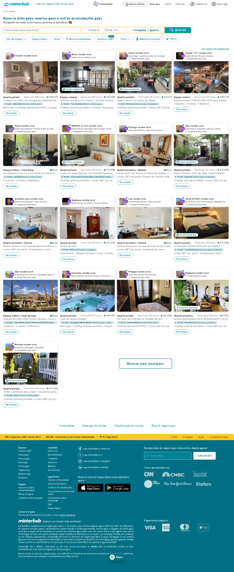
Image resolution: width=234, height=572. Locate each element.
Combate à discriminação (30, 498)
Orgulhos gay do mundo (128, 425)
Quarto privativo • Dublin (183, 243)
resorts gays (102, 528)
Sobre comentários (57, 483)
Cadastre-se (201, 4)
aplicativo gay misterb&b (104, 542)
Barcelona (82, 534)
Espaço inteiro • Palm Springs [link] (19, 315)
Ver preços (11, 113)
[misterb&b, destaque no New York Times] (177, 484)
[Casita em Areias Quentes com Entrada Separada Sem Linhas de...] (109, 163)
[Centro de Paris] (109, 236)
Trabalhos (52, 458)
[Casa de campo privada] (109, 309)
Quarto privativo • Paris (183, 170)
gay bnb (114, 539)
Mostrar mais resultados (145, 364)
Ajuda (201, 437)
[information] (12, 55)
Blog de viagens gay (163, 425)
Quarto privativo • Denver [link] (17, 243)
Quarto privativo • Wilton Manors (69, 315)
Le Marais (129, 534)
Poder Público (54, 508)
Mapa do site (72, 556)
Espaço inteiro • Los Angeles (183, 97)
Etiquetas (23, 477)
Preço (124, 39)
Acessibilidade (55, 454)
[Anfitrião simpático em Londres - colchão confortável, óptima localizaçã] (109, 90)
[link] (30, 104)
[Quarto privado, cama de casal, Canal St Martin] (223, 163)
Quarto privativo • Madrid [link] (131, 170)
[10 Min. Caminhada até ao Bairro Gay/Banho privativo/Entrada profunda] (52, 382)
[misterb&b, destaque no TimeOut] (200, 474)
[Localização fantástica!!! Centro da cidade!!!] (223, 236)
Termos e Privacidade (58, 480)
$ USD (174, 437)
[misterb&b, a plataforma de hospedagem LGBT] (16, 4)
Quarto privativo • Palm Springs (69, 170)
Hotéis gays (24, 466)
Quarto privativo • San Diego (12, 388)
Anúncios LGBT (105, 39)
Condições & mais (218, 437)
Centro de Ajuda (67, 515)
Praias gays (23, 454)
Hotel (57, 39)
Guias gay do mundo (94, 425)
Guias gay (154, 4)
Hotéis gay (180, 4)
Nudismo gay (24, 474)
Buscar (180, 30)
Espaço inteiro (39, 39)
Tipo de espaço (14, 39)
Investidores (54, 470)
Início (5, 11)
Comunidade (106, 4)
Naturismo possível (149, 39)
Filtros (173, 38)
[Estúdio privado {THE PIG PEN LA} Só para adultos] (223, 90)
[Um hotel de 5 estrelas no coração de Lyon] (166, 309)
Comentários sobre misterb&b (57, 499)
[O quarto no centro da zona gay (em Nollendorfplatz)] (52, 90)
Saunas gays (24, 458)
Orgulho (167, 4)
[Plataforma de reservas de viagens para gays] (29, 520)
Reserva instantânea (80, 39)
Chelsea (29, 536)
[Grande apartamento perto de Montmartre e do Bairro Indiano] (223, 309)
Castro (96, 534)
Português (188, 437)
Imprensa (52, 462)
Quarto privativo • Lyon (126, 315)
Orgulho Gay (24, 470)
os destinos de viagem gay (82, 536)
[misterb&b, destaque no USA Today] (152, 484)
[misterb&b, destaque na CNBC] (173, 474)
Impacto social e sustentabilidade (26, 489)
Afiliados (52, 466)
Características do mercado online (61, 492)
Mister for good (25, 494)
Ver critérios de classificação (215, 49)
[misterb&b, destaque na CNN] (148, 474)
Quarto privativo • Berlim (12, 97)
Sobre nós (53, 451)
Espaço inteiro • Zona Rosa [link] (18, 170)
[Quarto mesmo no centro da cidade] (166, 90)
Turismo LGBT (25, 451)
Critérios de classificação (60, 487)
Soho (35, 534)
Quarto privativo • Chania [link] (131, 243)
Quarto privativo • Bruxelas (127, 97)
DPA (50, 504)
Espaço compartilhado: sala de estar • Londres (69, 97)
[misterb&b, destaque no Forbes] (203, 484)
